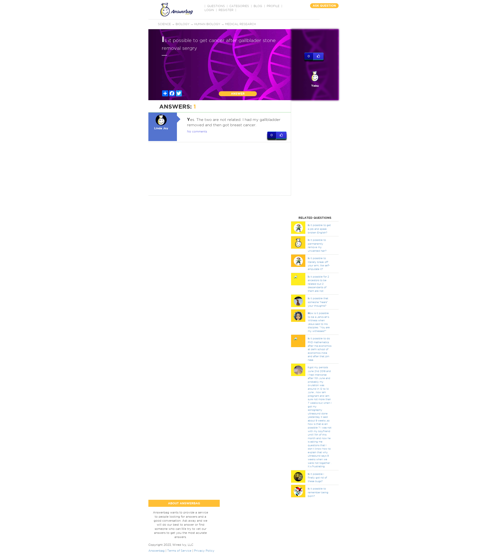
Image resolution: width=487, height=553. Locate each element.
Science (164, 24)
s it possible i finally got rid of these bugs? (317, 477)
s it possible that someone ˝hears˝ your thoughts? (318, 302)
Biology (182, 24)
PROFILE (273, 6)
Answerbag (156, 550)
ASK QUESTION (324, 5)
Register (226, 10)
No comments (197, 131)
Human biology (207, 24)
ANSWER (238, 93)
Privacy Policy (204, 550)
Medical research (240, 24)
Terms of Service (179, 550)
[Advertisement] (219, 168)
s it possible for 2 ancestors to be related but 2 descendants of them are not (318, 283)
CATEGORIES (239, 6)
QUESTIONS (216, 6)
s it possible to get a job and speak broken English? (319, 229)
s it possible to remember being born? (318, 492)
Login (209, 10)
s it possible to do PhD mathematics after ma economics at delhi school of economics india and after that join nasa (319, 349)
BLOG (258, 6)
